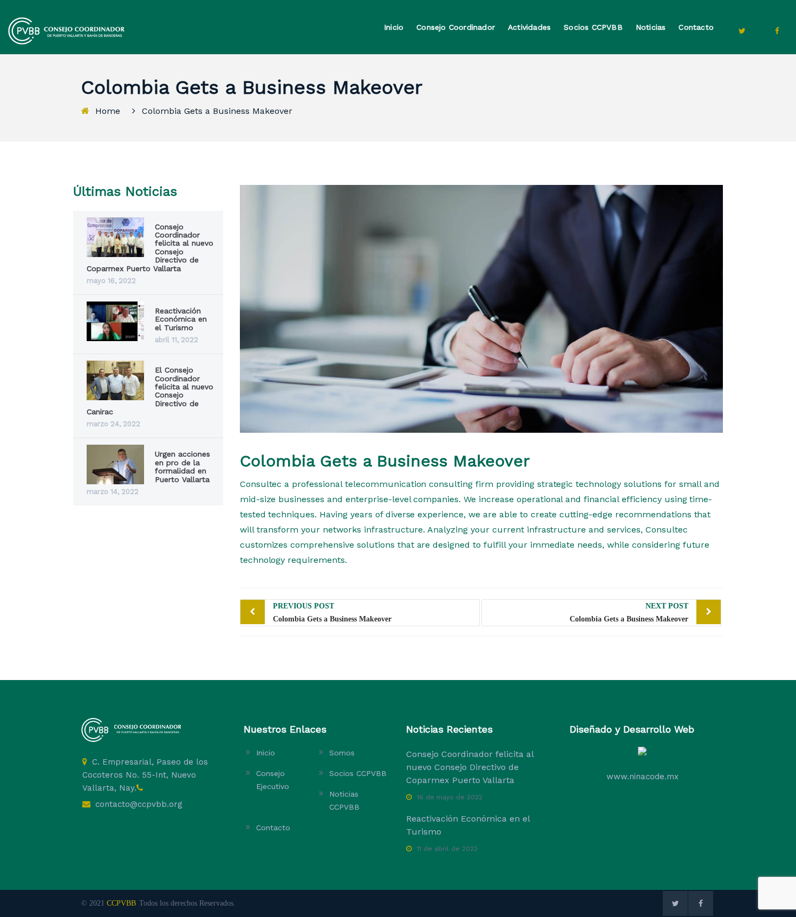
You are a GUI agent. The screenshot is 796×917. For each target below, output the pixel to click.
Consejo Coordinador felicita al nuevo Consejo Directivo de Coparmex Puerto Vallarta (469, 767)
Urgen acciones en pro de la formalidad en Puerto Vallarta (182, 466)
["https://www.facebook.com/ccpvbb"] (777, 31)
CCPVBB (121, 903)
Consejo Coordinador (455, 27)
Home (107, 111)
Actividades (529, 27)
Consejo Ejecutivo (272, 780)
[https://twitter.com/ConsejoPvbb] (742, 31)
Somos (342, 752)
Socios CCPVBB (593, 27)
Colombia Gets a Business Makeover (332, 612)
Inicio (393, 27)
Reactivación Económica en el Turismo (181, 319)
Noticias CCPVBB (344, 800)
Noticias (651, 27)
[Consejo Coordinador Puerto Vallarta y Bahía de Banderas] (66, 30)
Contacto (696, 27)
